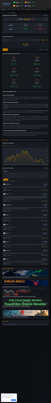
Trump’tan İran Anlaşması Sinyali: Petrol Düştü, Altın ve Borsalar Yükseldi (15, 277)
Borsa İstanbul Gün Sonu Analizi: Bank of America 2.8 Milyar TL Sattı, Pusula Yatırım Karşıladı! (19, 296)
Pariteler (4, 9)
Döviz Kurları (40, 9)
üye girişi (12, 181)
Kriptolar (14, 9)
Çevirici (23, 9)
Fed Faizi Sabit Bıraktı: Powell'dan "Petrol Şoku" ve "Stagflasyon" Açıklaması (16, 306)
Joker (7, 224)
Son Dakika (34, 9)
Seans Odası (28, 9)
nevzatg (7, 250)
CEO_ (7, 259)
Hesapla (5, 49)
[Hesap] (49, 4)
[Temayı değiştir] (47, 4)
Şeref (7, 241)
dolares (7, 233)
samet (7, 214)
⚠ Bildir (10, 220)
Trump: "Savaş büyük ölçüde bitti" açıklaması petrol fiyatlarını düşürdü (15, 316)
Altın (18, 9)
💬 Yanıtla (5, 220)
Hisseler (9, 9)
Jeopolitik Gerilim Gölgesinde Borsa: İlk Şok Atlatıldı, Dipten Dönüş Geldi (16, 286)
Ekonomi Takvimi (6, 321)
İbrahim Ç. (8, 184)
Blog (45, 9)
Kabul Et (13, 400)
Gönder (5, 179)
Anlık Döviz (3, 12)
